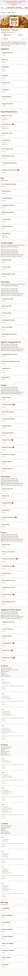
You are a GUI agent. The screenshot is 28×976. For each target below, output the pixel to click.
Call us (21, 35)
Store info (8, 35)
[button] (26, 1)
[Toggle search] (25, 39)
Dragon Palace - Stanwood (14, 7)
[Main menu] (2, 8)
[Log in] (25, 7)
